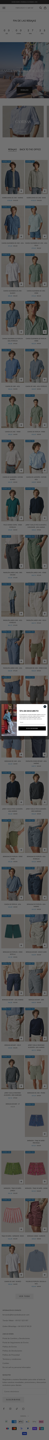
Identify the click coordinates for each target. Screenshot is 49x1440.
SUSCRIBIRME (32, 728)
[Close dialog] (45, 706)
